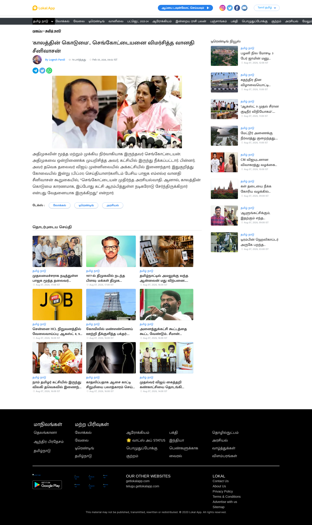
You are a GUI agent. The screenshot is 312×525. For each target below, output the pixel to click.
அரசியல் (220, 440)
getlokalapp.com (138, 481)
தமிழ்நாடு (42, 451)
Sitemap (218, 507)
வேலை (82, 440)
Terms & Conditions (227, 496)
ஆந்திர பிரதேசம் (49, 441)
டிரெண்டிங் (84, 448)
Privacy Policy (223, 491)
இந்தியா (176, 440)
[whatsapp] (49, 71)
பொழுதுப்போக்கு (141, 448)
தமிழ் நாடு (40, 21)
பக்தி (173, 432)
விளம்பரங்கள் (224, 456)
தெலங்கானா (45, 432)
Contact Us (221, 481)
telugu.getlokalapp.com (142, 486)
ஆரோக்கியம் (137, 432)
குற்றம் (132, 456)
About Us (219, 486)
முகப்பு (37, 31)
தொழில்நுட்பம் (225, 432)
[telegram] (35, 71)
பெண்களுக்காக (183, 448)
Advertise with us (225, 502)
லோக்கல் (83, 432)
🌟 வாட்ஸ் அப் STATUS (145, 440)
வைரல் (175, 456)
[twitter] (42, 71)
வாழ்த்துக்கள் (223, 448)
